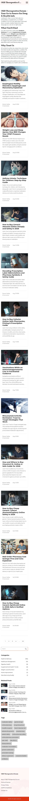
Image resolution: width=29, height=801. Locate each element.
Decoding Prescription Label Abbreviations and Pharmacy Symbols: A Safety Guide (13, 274)
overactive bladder (21, 756)
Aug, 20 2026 (12, 702)
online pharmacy (7, 725)
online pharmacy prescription (10, 737)
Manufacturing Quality (14, 675)
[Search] (26, 649)
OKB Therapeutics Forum (11, 2)
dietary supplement (7, 756)
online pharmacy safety (18, 734)
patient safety (6, 734)
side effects (13, 740)
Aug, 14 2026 (12, 683)
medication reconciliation (9, 746)
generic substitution (8, 749)
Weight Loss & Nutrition (14, 669)
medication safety (7, 722)
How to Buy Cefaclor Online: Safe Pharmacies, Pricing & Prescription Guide (13, 322)
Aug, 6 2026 (12, 696)
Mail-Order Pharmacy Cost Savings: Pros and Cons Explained (14, 559)
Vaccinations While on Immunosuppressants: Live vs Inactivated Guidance (12, 371)
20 (23, 641)
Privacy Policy (5, 785)
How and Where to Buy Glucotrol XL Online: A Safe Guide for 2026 (12, 464)
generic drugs (19, 722)
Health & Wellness (14, 659)
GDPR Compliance (6, 787)
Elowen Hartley (6, 104)
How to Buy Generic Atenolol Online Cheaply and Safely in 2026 (13, 227)
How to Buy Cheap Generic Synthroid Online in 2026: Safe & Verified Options (13, 606)
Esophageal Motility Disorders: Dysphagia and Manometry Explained (14, 86)
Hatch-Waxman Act (20, 728)
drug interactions (19, 725)
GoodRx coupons (7, 728)
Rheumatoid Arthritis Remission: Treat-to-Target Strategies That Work (12, 419)
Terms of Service (5, 782)
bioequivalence (6, 743)
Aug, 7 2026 (12, 708)
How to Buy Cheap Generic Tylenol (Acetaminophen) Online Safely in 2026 (13, 511)
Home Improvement (14, 672)
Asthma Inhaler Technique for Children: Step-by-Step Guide (14, 180)
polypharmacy (20, 731)
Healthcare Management (14, 661)
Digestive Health (14, 664)
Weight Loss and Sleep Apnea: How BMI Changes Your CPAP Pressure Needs (14, 133)
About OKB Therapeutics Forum (10, 779)
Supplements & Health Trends (14, 667)
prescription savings (7, 752)
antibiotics (5, 759)
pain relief (5, 740)
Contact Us (4, 790)
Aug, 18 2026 (12, 690)
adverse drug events (8, 731)
